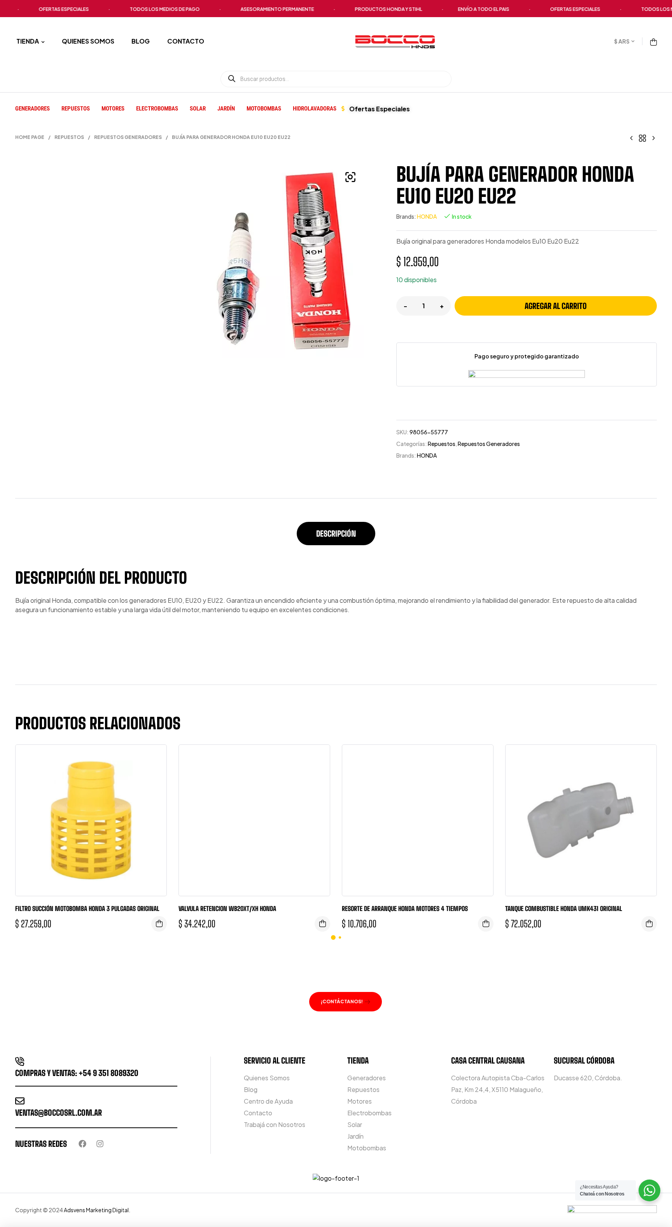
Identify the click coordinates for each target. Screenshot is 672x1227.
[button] (350, 177)
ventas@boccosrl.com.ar (58, 1112)
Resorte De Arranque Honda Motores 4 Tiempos (405, 908)
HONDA (427, 216)
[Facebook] (82, 1144)
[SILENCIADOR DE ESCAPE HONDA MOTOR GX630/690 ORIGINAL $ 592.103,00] (631, 137)
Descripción (336, 533)
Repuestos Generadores (128, 137)
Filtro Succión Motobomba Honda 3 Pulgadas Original (87, 908)
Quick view (155, 758)
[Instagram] (100, 1144)
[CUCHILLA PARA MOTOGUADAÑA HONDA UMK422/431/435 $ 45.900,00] (653, 137)
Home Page (29, 137)
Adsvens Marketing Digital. (97, 1209)
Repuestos (69, 137)
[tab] (336, 537)
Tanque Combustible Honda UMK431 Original (563, 908)
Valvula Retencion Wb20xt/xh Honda (227, 908)
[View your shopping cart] (653, 42)
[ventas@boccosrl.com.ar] (19, 1101)
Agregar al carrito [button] (159, 924)
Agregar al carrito (556, 306)
